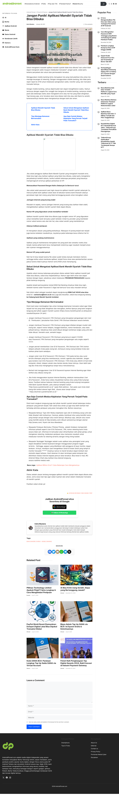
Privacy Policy (95, 751)
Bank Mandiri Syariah (34, 541)
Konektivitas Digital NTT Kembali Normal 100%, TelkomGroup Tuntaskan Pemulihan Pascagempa (108, 127)
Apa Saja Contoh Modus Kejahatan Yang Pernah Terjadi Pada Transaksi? (75, 118)
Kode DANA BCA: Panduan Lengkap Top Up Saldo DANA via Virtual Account (41, 663)
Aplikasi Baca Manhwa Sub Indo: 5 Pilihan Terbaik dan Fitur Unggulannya (108, 114)
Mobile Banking (47, 541)
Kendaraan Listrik (11, 38)
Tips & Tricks (65, 746)
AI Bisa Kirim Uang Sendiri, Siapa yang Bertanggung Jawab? (75, 589)
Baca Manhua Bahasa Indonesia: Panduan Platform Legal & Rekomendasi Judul (108, 102)
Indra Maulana (30, 24)
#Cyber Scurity (78, 4)
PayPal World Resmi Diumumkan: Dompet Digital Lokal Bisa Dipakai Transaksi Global (42, 626)
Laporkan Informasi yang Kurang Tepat (80, 493)
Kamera (7, 43)
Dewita (28, 595)
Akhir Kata (35, 125)
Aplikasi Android (11, 26)
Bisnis (7, 30)
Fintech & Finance (42, 12)
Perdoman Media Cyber (98, 754)
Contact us (94, 748)
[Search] (104, 4)
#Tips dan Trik (52, 4)
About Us (94, 743)
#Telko (43, 4)
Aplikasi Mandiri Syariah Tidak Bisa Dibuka (43, 109)
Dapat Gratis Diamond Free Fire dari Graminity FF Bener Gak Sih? (107, 58)
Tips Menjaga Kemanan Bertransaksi (40, 117)
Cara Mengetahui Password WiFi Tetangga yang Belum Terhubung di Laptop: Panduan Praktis (109, 35)
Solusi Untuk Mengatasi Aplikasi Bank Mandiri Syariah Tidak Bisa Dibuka (76, 110)
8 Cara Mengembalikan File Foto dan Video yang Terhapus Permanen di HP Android (108, 22)
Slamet (28, 668)
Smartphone (65, 743)
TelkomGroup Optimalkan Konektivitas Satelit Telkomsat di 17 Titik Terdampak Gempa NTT (108, 142)
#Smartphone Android (32, 4)
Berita (7, 22)
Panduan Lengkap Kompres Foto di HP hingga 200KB (108, 48)
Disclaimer (94, 757)
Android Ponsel (31, 12)
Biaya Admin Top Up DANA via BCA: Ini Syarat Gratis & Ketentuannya (74, 626)
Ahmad (62, 593)
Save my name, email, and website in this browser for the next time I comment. (49, 722)
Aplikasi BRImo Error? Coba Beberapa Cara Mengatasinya (57, 465)
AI (5, 17)
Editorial (93, 746)
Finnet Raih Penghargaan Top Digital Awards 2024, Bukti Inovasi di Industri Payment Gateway (76, 663)
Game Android (10, 34)
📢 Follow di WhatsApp (59, 513)
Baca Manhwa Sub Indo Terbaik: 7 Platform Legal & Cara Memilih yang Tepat (109, 91)
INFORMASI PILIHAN (9, 13)
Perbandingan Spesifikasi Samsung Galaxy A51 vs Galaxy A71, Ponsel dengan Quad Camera (108, 71)
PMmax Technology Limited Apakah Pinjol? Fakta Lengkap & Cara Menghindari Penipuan (41, 590)
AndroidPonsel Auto (12, 47)
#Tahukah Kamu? (65, 4)
